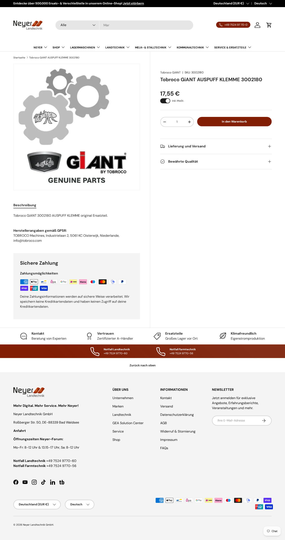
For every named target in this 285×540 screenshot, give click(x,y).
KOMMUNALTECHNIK (190, 47)
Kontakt (166, 398)
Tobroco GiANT (170, 72)
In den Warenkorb (234, 121)
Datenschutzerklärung (177, 414)
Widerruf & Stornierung (177, 431)
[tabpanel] (76, 215)
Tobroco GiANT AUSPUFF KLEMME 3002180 (54, 57)
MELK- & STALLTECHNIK (150, 47)
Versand (166, 406)
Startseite (19, 57)
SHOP (56, 47)
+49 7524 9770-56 (61, 466)
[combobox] (124, 25)
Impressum (168, 440)
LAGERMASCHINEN (82, 47)
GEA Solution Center (128, 423)
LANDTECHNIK (115, 47)
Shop (116, 440)
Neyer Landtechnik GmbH (38, 524)
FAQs (164, 448)
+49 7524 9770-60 (61, 461)
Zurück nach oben (143, 365)
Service (118, 431)
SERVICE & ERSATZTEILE (230, 47)
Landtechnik (121, 414)
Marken (118, 406)
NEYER (38, 47)
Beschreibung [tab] (24, 205)
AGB (163, 423)
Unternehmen (122, 398)
